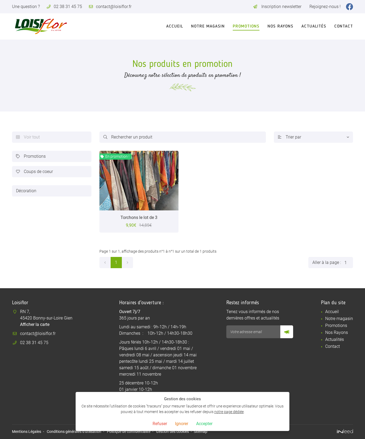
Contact (343, 26)
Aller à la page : (326, 262)
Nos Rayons (280, 26)
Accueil (174, 26)
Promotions (246, 26)
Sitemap (200, 431)
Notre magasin (208, 26)
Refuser (160, 423)
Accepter (204, 423)
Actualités (313, 26)
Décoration (26, 190)
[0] (105, 262)
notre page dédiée (229, 412)
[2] (127, 262)
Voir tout (28, 137)
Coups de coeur (34, 171)
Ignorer (181, 423)
